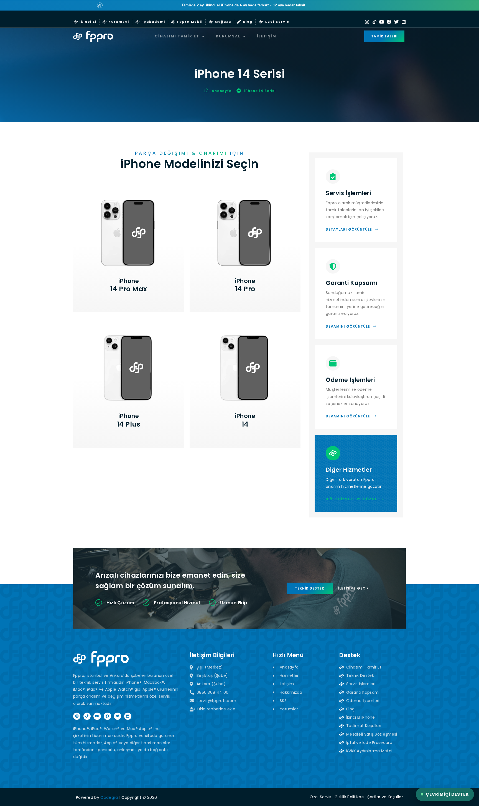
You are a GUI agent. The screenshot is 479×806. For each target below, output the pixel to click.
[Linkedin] (403, 22)
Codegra (109, 797)
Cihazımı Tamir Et (177, 36)
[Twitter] (396, 22)
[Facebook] (389, 22)
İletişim (266, 36)
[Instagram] (367, 22)
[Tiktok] (374, 22)
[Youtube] (381, 22)
